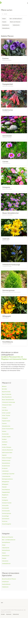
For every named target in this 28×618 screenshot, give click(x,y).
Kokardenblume (6, 463)
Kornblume (4, 468)
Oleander (4, 487)
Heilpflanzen (5, 587)
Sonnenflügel (5, 516)
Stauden (4, 22)
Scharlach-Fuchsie (6, 502)
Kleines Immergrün (6, 457)
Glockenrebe (5, 434)
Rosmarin (4, 497)
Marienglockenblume (7, 479)
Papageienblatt (6, 492)
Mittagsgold (5, 484)
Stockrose (4, 521)
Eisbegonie (5, 418)
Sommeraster (5, 508)
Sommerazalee (6, 510)
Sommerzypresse (6, 513)
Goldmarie (4, 442)
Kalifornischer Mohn (7, 452)
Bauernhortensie (6, 391)
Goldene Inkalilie (6, 436)
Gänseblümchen (6, 426)
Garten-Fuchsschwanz (7, 428)
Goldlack (4, 439)
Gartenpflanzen (6, 542)
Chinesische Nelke (6, 405)
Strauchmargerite (6, 524)
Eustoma (4, 423)
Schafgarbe (5, 500)
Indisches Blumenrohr (7, 450)
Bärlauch (4, 386)
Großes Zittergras (6, 447)
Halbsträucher (16, 25)
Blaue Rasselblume (7, 397)
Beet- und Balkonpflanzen (16, 18)
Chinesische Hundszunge (8, 402)
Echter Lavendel (6, 413)
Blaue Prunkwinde (6, 394)
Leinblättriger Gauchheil (8, 473)
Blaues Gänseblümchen (8, 399)
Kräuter (4, 18)
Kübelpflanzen (5, 25)
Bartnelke (4, 389)
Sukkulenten (5, 561)
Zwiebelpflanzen (6, 563)
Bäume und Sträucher (15, 22)
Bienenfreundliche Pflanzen (9, 579)
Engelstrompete (6, 420)
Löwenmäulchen (6, 476)
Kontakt (3, 614)
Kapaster (4, 455)
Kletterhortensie (6, 460)
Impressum (8, 614)
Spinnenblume (5, 518)
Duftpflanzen (5, 581)
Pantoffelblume (6, 489)
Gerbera (4, 431)
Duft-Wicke (5, 410)
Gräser (3, 545)
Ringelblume (5, 495)
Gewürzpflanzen (6, 584)
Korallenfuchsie (6, 465)
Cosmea (4, 407)
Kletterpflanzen (5, 28)
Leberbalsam (5, 471)
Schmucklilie (5, 505)
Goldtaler (4, 444)
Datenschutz (16, 614)
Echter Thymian (6, 415)
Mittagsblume (5, 481)
